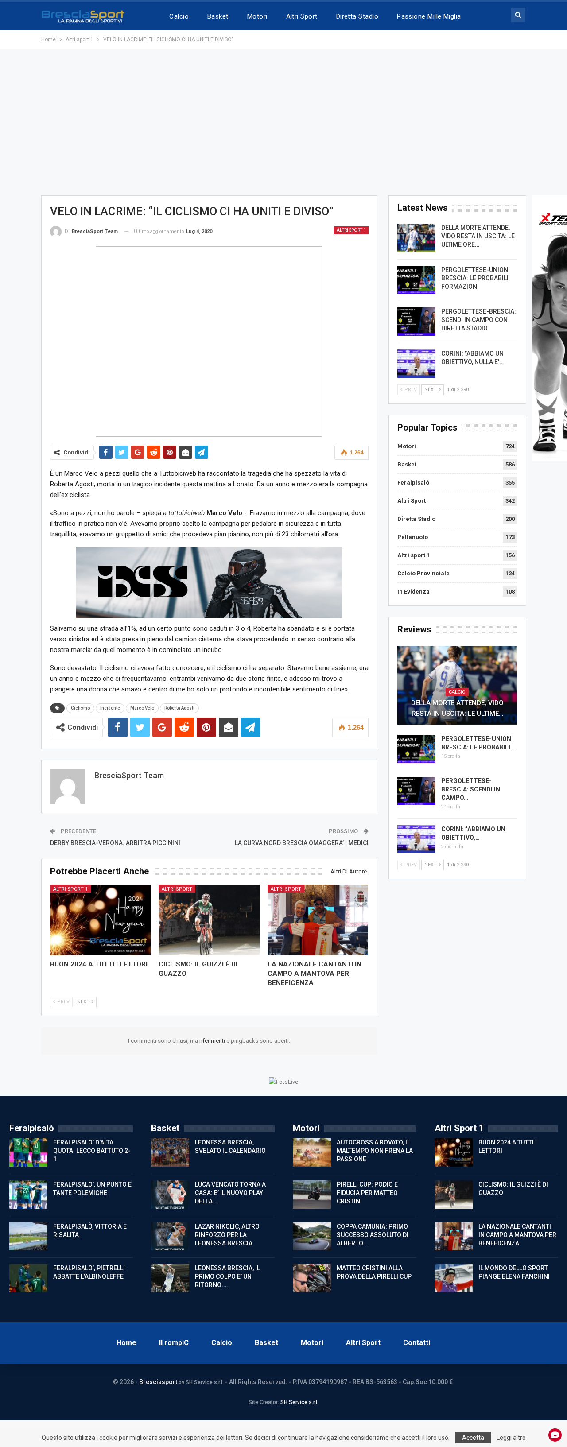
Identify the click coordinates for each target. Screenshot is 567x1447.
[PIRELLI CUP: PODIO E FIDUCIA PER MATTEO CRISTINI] (312, 1194)
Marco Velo (142, 708)
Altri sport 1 (351, 230)
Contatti (416, 1342)
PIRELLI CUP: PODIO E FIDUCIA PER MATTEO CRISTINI (367, 1193)
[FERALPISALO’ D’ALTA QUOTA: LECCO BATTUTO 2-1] (28, 1152)
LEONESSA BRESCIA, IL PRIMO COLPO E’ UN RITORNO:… (227, 1276)
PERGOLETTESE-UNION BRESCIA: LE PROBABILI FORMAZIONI (475, 278)
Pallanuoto (412, 537)
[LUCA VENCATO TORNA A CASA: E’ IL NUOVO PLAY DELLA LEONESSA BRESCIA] (170, 1194)
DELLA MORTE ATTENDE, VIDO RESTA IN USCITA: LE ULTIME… (457, 708)
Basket (218, 16)
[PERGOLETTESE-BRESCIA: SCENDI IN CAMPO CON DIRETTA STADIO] (416, 321)
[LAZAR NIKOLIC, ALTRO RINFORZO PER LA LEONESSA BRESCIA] (170, 1236)
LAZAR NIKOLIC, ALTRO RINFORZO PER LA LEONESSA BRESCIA (227, 1235)
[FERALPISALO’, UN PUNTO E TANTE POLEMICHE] (28, 1194)
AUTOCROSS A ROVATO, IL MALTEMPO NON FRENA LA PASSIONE (375, 1151)
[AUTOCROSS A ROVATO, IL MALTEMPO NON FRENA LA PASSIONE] (312, 1152)
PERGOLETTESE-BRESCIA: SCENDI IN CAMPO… (470, 789)
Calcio (179, 16)
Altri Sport (302, 16)
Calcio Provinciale (423, 573)
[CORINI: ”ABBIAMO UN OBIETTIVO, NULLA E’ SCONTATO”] (416, 363)
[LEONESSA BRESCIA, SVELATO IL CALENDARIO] (170, 1152)
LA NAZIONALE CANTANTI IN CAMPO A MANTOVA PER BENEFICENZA (517, 1235)
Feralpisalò (413, 482)
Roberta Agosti (179, 708)
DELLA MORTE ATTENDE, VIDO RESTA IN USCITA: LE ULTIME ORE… (478, 236)
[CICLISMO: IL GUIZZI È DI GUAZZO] (209, 920)
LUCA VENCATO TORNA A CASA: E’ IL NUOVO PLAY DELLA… (230, 1193)
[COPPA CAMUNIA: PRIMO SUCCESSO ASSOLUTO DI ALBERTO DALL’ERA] (312, 1236)
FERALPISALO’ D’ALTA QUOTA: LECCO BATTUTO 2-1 (92, 1151)
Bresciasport (158, 1381)
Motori (257, 16)
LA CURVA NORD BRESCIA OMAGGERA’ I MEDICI (302, 842)
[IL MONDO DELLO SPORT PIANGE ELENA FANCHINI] (454, 1278)
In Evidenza (413, 591)
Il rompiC (174, 1342)
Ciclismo (80, 708)
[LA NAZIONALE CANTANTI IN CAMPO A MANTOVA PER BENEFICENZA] (318, 920)
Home (126, 1342)
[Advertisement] (283, 122)
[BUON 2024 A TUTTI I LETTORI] (100, 920)
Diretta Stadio (357, 16)
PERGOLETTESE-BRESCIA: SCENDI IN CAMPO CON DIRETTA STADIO (478, 320)
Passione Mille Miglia (429, 16)
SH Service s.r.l (298, 1402)
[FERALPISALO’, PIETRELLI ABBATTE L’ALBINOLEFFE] (28, 1278)
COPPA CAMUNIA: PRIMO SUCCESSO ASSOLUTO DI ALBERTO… (372, 1235)
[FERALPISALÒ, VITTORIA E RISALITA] (28, 1236)
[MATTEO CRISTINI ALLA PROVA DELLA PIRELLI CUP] (312, 1278)
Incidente (110, 708)
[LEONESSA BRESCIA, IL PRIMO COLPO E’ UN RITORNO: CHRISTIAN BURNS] (170, 1278)
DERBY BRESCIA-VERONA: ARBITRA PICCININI (115, 842)
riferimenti (212, 1040)
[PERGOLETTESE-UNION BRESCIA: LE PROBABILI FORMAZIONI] (416, 280)
